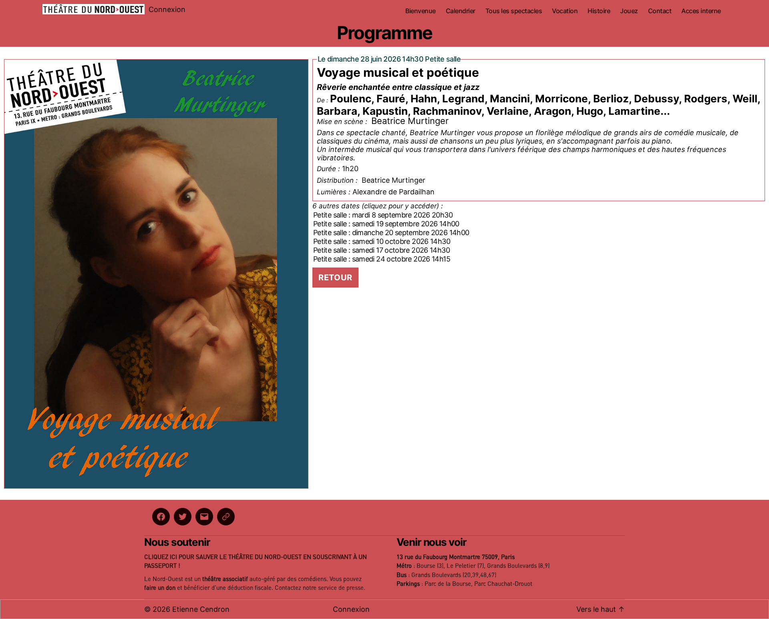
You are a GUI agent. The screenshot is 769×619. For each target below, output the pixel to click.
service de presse (341, 588)
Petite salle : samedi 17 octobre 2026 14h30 (381, 250)
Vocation (565, 11)
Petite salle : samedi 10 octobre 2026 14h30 (381, 241)
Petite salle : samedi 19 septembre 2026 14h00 (386, 224)
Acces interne (701, 11)
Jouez (629, 11)
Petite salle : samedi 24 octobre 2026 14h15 (381, 259)
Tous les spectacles (513, 11)
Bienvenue (420, 11)
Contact (660, 11)
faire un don (159, 588)
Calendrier (460, 11)
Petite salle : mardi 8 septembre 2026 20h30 (383, 215)
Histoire (599, 11)
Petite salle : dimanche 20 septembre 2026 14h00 (391, 232)
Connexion (167, 9)
